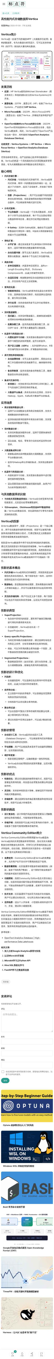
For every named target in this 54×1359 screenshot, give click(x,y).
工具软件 (15, 13)
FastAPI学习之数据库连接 (16, 970)
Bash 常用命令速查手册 (14, 1207)
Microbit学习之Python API (17, 960)
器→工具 (5, 13)
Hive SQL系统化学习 (14, 965)
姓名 (3, 1036)
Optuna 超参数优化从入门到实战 (18, 1125)
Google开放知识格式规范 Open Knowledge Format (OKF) (23, 1249)
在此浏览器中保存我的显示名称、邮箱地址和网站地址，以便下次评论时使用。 (29, 1072)
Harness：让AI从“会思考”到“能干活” (20, 1332)
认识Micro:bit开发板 (14, 955)
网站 (3, 1060)
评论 (3, 1009)
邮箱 (3, 1048)
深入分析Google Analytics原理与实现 (22, 951)
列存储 (5, 982)
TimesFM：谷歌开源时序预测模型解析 (21, 1291)
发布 (5, 1080)
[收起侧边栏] (4, 4)
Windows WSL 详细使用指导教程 (18, 1166)
